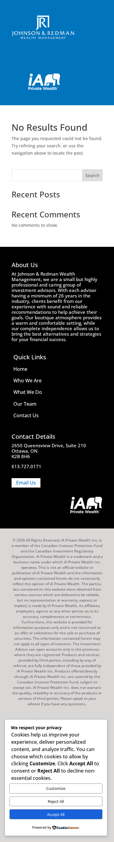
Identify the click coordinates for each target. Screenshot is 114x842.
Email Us (26, 482)
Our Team (24, 404)
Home (20, 369)
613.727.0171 (26, 466)
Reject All (56, 801)
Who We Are (27, 380)
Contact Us (26, 415)
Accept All (55, 814)
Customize (55, 788)
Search (92, 175)
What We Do (27, 392)
